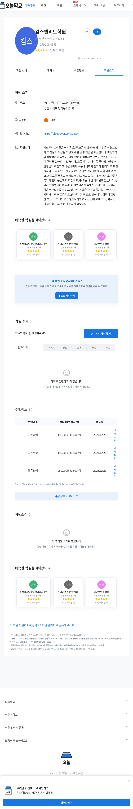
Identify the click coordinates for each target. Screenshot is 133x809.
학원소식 (109, 70)
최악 (50, 347)
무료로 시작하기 (66, 295)
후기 (50, 70)
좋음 (94, 347)
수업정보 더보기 (64, 496)
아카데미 (30, 5)
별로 (65, 347)
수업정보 (79, 70)
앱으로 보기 (67, 802)
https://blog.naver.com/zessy (60, 133)
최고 (108, 347)
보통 (79, 347)
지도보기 (75, 103)
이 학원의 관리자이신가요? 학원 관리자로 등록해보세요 (42, 625)
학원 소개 (21, 70)
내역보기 (115, 435)
